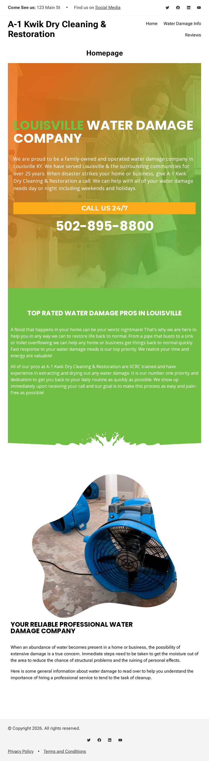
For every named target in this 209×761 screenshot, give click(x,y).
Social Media (108, 7)
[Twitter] (167, 7)
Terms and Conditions (65, 751)
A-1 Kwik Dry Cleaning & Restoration (57, 29)
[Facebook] (178, 7)
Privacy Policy (20, 751)
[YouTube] (199, 7)
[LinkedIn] (188, 7)
